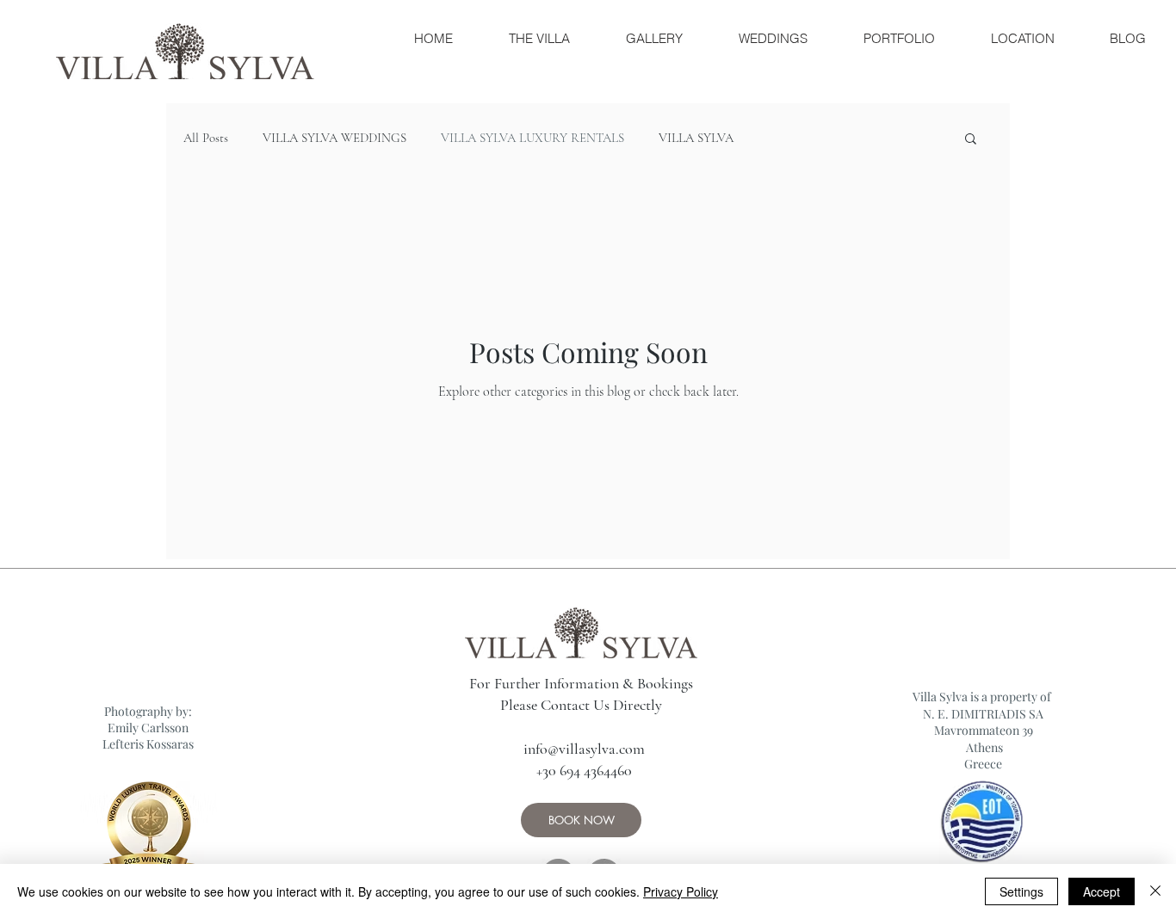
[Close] (1155, 891)
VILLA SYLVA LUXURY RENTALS (532, 137)
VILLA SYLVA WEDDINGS (334, 137)
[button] (970, 140)
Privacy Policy (680, 891)
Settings (1021, 891)
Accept (1101, 891)
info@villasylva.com (584, 748)
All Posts (205, 137)
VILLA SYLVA (696, 137)
